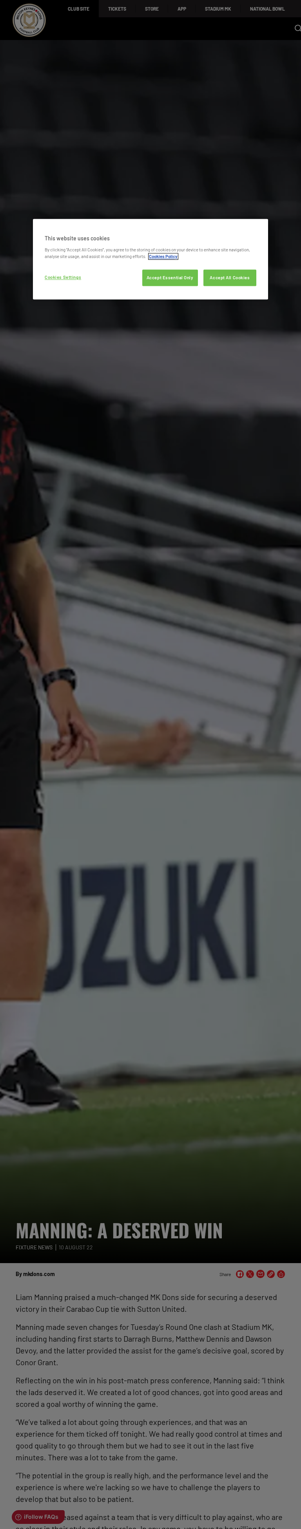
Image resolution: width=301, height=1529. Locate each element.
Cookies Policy (163, 256)
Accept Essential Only (170, 277)
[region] (150, 259)
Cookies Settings (63, 277)
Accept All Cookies (230, 277)
